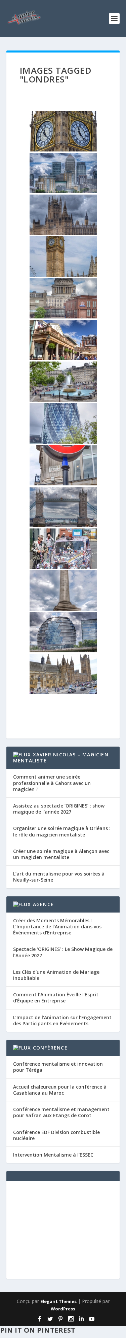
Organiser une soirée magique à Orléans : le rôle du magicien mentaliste (62, 831)
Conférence (50, 1047)
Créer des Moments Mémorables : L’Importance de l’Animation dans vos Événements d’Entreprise (57, 926)
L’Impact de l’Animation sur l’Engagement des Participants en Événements (62, 1020)
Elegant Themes (58, 1301)
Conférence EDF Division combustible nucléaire (56, 1135)
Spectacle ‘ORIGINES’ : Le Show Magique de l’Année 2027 (63, 952)
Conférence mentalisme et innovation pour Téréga (58, 1067)
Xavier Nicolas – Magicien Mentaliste (61, 757)
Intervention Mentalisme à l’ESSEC (53, 1155)
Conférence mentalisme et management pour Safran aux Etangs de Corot (61, 1112)
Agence (43, 904)
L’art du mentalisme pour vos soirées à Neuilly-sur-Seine (58, 876)
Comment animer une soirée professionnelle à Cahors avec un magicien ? (52, 783)
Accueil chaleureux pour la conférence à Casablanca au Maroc (60, 1090)
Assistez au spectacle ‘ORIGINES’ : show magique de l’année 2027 (58, 808)
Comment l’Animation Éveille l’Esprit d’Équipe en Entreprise (55, 997)
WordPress (63, 1309)
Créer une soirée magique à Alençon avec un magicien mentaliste (61, 854)
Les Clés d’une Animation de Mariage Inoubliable (56, 975)
